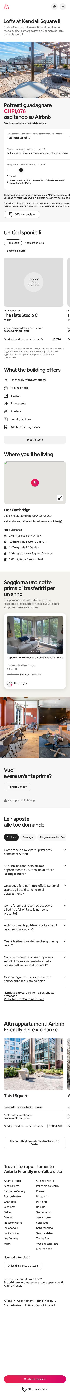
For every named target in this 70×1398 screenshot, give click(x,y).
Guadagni (28, 837)
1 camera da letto (34, 242)
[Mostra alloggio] (33, 1085)
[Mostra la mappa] (35, 482)
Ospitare (11, 837)
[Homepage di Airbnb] (6, 6)
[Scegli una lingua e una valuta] (54, 6)
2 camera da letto (16, 250)
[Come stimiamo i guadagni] (41, 339)
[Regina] (9, 683)
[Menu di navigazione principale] (63, 6)
